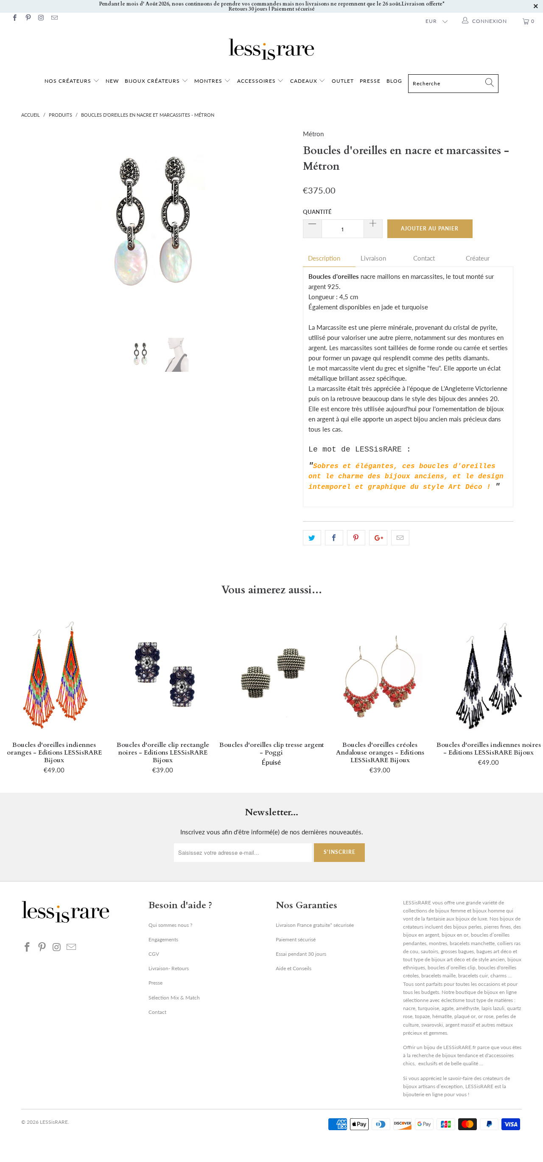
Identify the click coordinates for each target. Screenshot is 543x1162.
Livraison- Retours (168, 968)
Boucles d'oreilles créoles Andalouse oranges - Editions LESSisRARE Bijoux (380, 675)
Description (324, 258)
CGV (153, 954)
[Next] (280, 227)
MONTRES (209, 81)
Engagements (163, 939)
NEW (112, 81)
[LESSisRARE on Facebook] (14, 18)
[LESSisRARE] (271, 49)
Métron (313, 134)
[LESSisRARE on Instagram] (41, 18)
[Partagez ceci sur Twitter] (312, 537)
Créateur (478, 258)
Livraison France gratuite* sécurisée (315, 925)
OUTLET (343, 81)
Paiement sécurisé (296, 939)
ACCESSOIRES (257, 81)
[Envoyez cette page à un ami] (400, 537)
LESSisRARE (54, 1122)
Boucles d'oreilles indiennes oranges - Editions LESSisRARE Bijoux (54, 675)
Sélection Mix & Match (174, 997)
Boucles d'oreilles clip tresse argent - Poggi (271, 675)
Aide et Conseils (293, 968)
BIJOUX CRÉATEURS (153, 81)
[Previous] (36, 227)
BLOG (394, 81)
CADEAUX (303, 81)
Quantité (317, 211)
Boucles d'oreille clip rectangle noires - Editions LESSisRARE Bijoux (163, 675)
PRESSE (370, 81)
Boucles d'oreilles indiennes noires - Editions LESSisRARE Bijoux (489, 675)
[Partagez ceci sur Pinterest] (356, 537)
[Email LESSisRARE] (54, 18)
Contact (424, 258)
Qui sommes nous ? (170, 925)
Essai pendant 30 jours (301, 954)
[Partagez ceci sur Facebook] (334, 537)
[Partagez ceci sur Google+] (378, 537)
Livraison (373, 258)
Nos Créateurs (68, 81)
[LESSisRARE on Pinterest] (27, 18)
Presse (155, 983)
